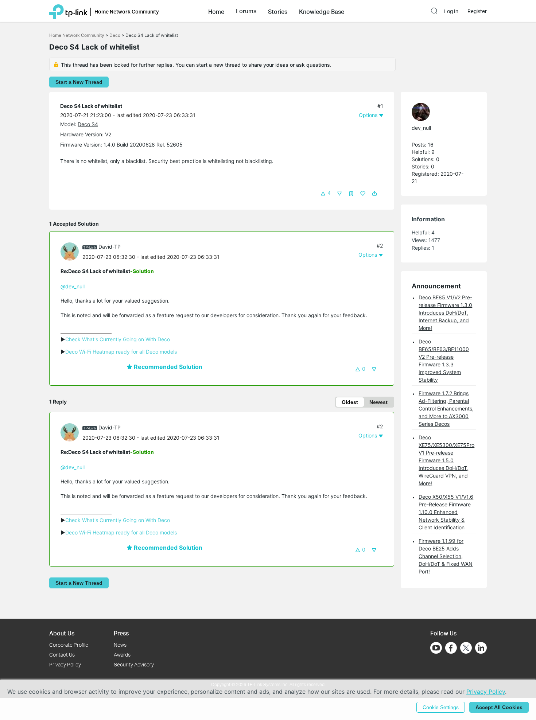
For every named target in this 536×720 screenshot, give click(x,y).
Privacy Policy (65, 664)
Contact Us (62, 654)
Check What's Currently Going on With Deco (117, 339)
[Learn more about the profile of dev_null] (440, 112)
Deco (114, 35)
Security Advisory (134, 664)
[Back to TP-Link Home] (68, 11)
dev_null (421, 128)
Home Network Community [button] (126, 11)
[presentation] (70, 251)
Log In (451, 11)
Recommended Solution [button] (167, 366)
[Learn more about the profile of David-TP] (71, 251)
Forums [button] (246, 11)
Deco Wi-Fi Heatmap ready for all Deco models (121, 352)
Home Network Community (76, 35)
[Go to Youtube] (436, 648)
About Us (61, 633)
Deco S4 (88, 124)
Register (477, 11)
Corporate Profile (68, 645)
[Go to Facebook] (451, 648)
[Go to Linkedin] (481, 648)
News (120, 645)
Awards (122, 654)
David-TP (109, 247)
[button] (216, 11)
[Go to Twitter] (466, 648)
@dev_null (73, 286)
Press (121, 633)
